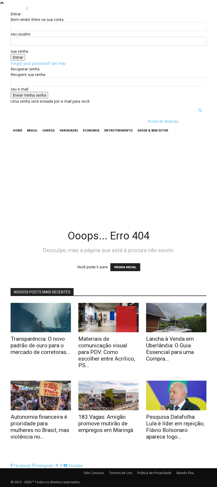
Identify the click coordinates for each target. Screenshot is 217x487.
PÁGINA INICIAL (125, 267)
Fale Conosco (94, 473)
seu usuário (20, 34)
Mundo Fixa (185, 473)
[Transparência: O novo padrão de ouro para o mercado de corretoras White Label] (41, 318)
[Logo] (45, 121)
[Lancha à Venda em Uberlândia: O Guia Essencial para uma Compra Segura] (176, 318)
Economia (91, 130)
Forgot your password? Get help (38, 63)
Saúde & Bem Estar (152, 130)
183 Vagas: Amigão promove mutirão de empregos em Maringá (105, 423)
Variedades (69, 130)
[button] (200, 110)
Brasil (32, 130)
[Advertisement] (108, 176)
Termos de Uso (120, 473)
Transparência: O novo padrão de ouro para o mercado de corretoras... (40, 345)
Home (17, 130)
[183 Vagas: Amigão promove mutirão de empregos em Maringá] (108, 395)
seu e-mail (19, 89)
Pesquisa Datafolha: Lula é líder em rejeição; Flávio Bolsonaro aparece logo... (175, 427)
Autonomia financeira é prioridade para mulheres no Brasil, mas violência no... (40, 427)
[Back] (27, 8)
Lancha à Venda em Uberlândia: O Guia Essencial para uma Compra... (170, 349)
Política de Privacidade (154, 473)
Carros (48, 130)
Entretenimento (118, 130)
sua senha (19, 51)
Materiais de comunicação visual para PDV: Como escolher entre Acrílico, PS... (106, 352)
